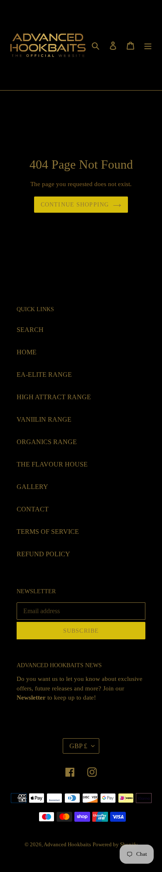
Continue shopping (75, 204)
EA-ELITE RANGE (44, 374)
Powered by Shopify (115, 844)
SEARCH (30, 329)
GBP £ (78, 745)
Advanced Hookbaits (67, 844)
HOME (27, 352)
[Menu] (148, 45)
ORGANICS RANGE (47, 441)
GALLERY (32, 486)
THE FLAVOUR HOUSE (52, 464)
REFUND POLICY (43, 554)
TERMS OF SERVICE (48, 531)
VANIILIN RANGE (44, 419)
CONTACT (33, 509)
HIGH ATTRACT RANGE (54, 396)
